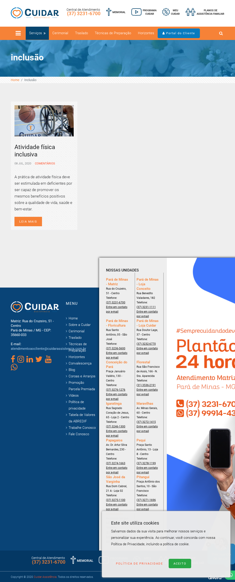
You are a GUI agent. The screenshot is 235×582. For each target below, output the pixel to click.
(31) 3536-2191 (146, 385)
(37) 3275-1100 (115, 500)
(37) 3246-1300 (115, 426)
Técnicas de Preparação (113, 33)
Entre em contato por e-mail (116, 309)
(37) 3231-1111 (146, 307)
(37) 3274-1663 (115, 463)
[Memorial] (116, 12)
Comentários (44, 163)
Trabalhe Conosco (82, 428)
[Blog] (144, 12)
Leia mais (28, 221)
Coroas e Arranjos (82, 376)
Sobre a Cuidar (80, 325)
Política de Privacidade (139, 563)
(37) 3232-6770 (146, 343)
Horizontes (146, 33)
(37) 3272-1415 (146, 422)
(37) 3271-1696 (146, 500)
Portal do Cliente (180, 33)
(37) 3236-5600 (115, 348)
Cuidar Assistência (45, 577)
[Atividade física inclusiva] (44, 120)
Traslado (81, 33)
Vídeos (74, 395)
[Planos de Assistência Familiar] (204, 12)
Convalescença (80, 363)
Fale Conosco (79, 434)
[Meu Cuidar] (171, 12)
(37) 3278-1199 (146, 463)
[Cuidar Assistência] (35, 12)
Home (15, 80)
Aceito (179, 563)
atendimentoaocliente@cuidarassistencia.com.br (48, 349)
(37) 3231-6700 (84, 13)
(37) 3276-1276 (115, 389)
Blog (72, 370)
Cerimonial (60, 33)
